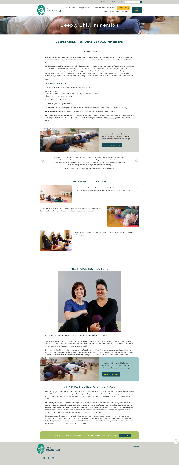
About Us (105, 12)
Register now (111, 374)
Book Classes (105, 2)
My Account (94, 2)
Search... (128, 2)
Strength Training (84, 8)
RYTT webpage (111, 118)
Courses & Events (99, 8)
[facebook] (48, 458)
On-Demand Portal (117, 2)
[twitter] (44, 458)
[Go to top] (176, 441)
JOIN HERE (125, 435)
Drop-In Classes (70, 8)
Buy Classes (137, 9)
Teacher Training (123, 8)
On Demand (111, 8)
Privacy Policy (137, 446)
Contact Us (84, 2)
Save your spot (112, 145)
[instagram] (52, 458)
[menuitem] (70, 8)
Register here (61, 83)
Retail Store (125, 12)
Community (114, 12)
